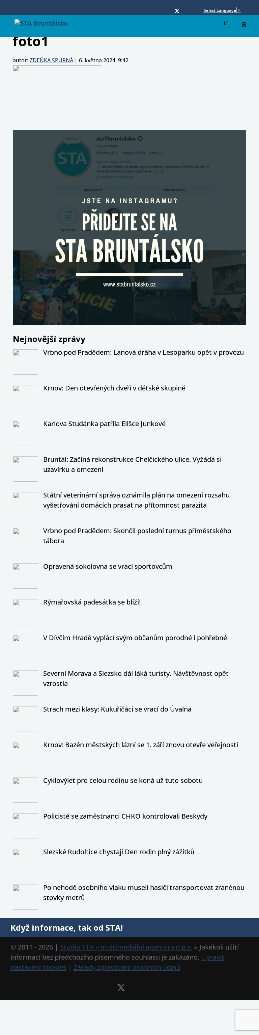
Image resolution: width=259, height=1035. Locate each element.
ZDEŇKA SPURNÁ (51, 60)
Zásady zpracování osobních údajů (127, 967)
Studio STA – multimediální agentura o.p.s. (126, 947)
